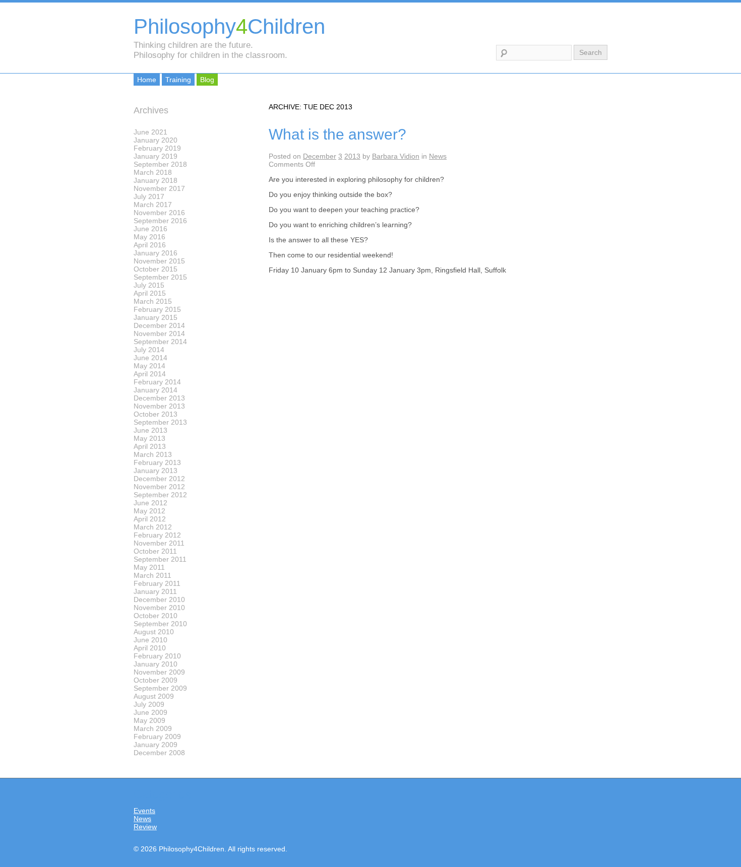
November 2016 (159, 213)
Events (144, 811)
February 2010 (157, 656)
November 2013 (159, 406)
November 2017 (159, 188)
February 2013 (157, 462)
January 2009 (155, 745)
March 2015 (153, 301)
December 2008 (159, 753)
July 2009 (149, 704)
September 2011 (160, 559)
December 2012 (159, 479)
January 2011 (155, 591)
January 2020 (155, 140)
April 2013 (150, 446)
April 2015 (150, 293)
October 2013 (155, 414)
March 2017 (153, 205)
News (438, 156)
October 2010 (155, 616)
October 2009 (155, 680)
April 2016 (150, 245)
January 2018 (155, 180)
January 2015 (155, 317)
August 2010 (154, 632)
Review (145, 827)
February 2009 (157, 736)
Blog (207, 80)
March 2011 (152, 575)
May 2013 (149, 438)
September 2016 (160, 221)
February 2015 (157, 309)
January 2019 (155, 156)
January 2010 (155, 664)
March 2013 (153, 454)
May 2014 (149, 366)
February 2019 (157, 148)
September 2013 (160, 422)
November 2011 (159, 543)
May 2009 (149, 720)
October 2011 (155, 551)
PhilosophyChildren (229, 26)
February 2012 (157, 535)
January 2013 (155, 470)
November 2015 (159, 261)
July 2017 (149, 196)
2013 (352, 156)
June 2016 (150, 229)
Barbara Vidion (395, 156)
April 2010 (150, 648)
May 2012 (149, 511)
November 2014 (159, 333)
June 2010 (150, 640)
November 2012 (159, 487)
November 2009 (159, 672)
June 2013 (150, 430)
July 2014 (149, 350)
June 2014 (150, 358)
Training (178, 80)
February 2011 (157, 583)
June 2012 (150, 503)
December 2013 (159, 398)
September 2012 (160, 495)
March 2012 (153, 527)
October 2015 (155, 269)
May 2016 (149, 237)
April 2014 (150, 374)
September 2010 (160, 624)
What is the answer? (337, 134)
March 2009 (153, 728)
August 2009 (154, 696)
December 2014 (159, 325)
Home (146, 80)
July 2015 (149, 285)
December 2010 (159, 599)
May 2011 (149, 567)
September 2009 (160, 688)
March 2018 (153, 172)
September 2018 (160, 164)
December (319, 156)
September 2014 (160, 342)
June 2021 (150, 132)
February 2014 (157, 382)
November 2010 (159, 608)
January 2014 (155, 390)
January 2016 (155, 253)
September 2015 (160, 277)
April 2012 (150, 519)
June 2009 (150, 712)
